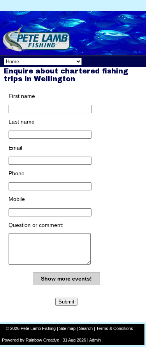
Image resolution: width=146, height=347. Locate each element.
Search (86, 328)
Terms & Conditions (114, 328)
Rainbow (34, 340)
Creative (51, 340)
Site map (67, 328)
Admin (95, 340)
